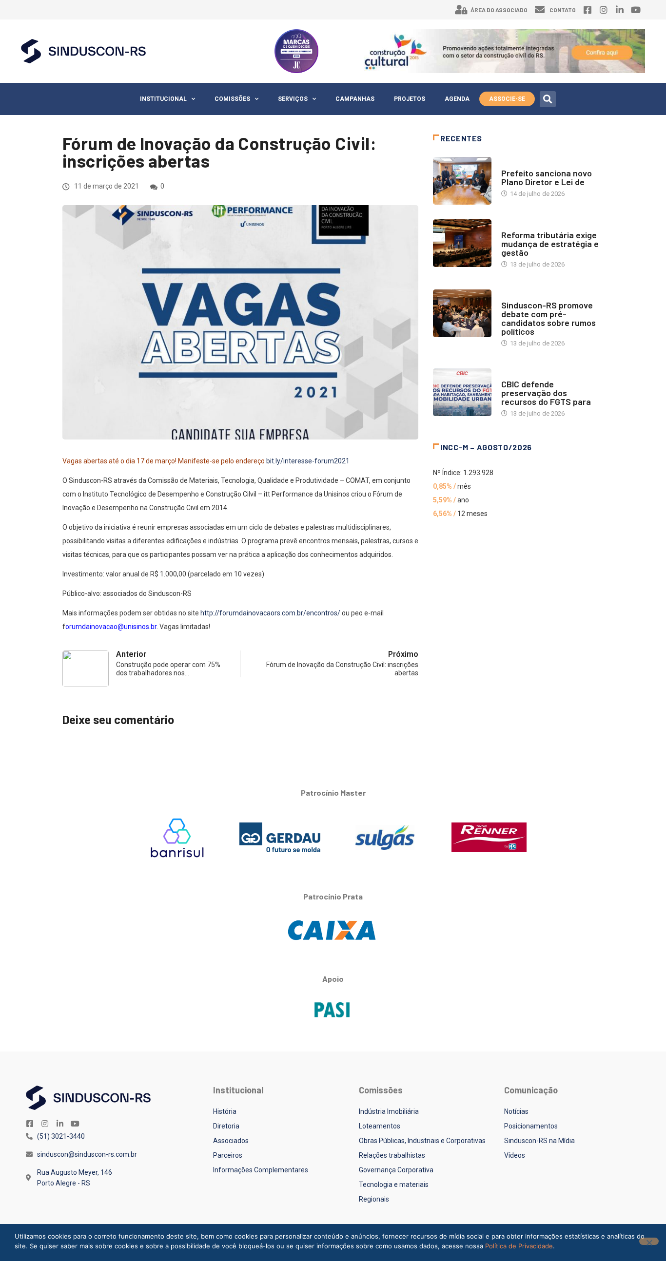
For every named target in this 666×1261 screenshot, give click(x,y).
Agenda (457, 99)
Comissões (232, 99)
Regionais (374, 1199)
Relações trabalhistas (392, 1155)
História (224, 1111)
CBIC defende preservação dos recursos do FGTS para (546, 393)
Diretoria (226, 1126)
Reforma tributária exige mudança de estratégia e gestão (550, 243)
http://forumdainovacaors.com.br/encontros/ (270, 613)
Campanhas (354, 99)
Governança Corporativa (396, 1170)
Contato (562, 9)
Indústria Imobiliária (389, 1111)
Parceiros (227, 1155)
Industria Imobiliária (534, 225)
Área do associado (499, 9)
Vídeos (514, 1155)
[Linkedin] (619, 9)
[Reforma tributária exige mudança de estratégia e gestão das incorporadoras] (462, 243)
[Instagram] (603, 9)
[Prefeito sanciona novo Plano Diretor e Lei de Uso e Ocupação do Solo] (462, 181)
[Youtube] (635, 9)
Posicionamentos (531, 1126)
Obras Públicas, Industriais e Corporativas (422, 1141)
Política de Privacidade (519, 1246)
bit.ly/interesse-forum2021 (308, 461)
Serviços (293, 99)
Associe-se (507, 99)
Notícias (515, 163)
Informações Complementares (260, 1170)
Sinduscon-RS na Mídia (539, 1141)
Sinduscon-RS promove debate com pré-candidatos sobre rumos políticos (548, 318)
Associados (231, 1141)
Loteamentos (379, 1126)
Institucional (163, 99)
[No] (649, 1241)
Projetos (409, 99)
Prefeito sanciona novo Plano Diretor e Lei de (546, 177)
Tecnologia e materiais (394, 1184)
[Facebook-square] (587, 9)
